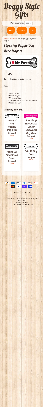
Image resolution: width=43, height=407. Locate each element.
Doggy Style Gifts (21, 10)
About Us (26, 192)
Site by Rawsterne (21, 202)
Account (22, 30)
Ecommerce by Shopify (25, 204)
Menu (11, 30)
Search (16, 192)
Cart (32, 30)
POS (12, 204)
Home (6, 39)
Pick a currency (17, 23)
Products (13, 39)
